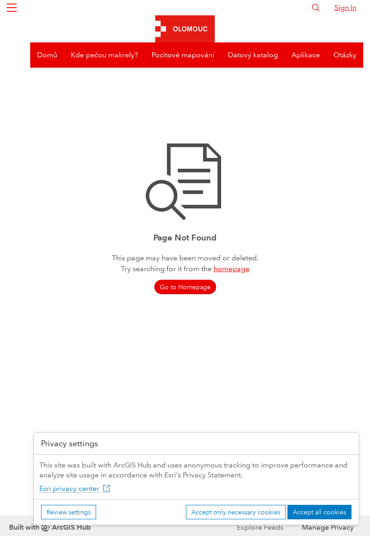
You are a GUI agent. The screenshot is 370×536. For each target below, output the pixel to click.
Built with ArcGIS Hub (50, 527)
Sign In (345, 7)
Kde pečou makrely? (104, 55)
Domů (47, 55)
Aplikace (305, 55)
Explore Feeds (260, 527)
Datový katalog (253, 55)
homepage (231, 268)
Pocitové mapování (183, 55)
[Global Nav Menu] (11, 7)
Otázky (344, 55)
